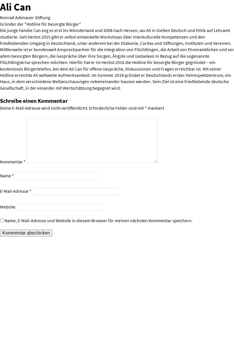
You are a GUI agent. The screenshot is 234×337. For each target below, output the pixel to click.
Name (7, 175)
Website (7, 207)
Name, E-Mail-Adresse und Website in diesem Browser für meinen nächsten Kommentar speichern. (99, 220)
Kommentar (13, 162)
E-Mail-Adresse (15, 191)
